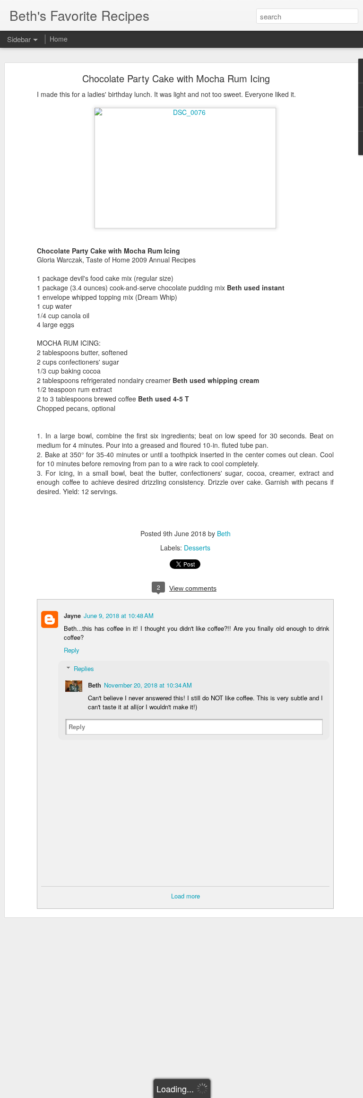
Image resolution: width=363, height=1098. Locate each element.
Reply (71, 649)
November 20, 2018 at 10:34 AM (148, 684)
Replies (84, 668)
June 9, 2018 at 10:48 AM (119, 615)
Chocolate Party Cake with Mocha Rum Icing (176, 78)
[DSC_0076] (185, 112)
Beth (224, 533)
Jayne (72, 615)
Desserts (197, 547)
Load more (185, 895)
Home (59, 39)
